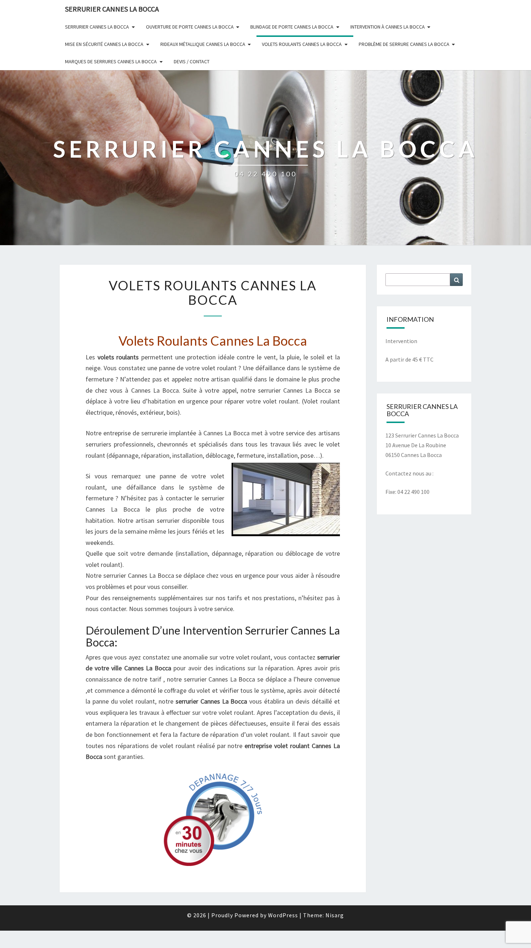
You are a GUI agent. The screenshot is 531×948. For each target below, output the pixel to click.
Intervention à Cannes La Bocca (387, 27)
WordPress (283, 915)
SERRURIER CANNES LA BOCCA (112, 8)
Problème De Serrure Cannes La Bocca (404, 44)
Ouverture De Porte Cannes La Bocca (190, 27)
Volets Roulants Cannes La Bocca (302, 44)
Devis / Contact (192, 61)
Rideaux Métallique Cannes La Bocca (202, 44)
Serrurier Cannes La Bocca (97, 27)
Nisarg (334, 915)
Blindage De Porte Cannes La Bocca (291, 27)
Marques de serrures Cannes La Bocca (111, 61)
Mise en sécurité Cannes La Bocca (104, 44)
